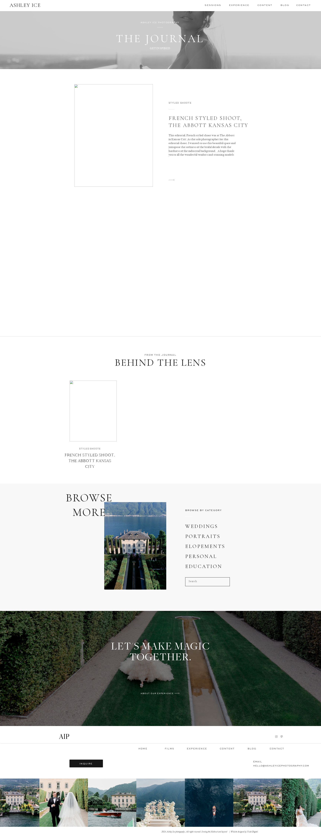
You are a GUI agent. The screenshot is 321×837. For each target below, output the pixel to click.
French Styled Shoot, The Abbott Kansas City (90, 461)
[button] (213, 4)
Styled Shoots (180, 103)
